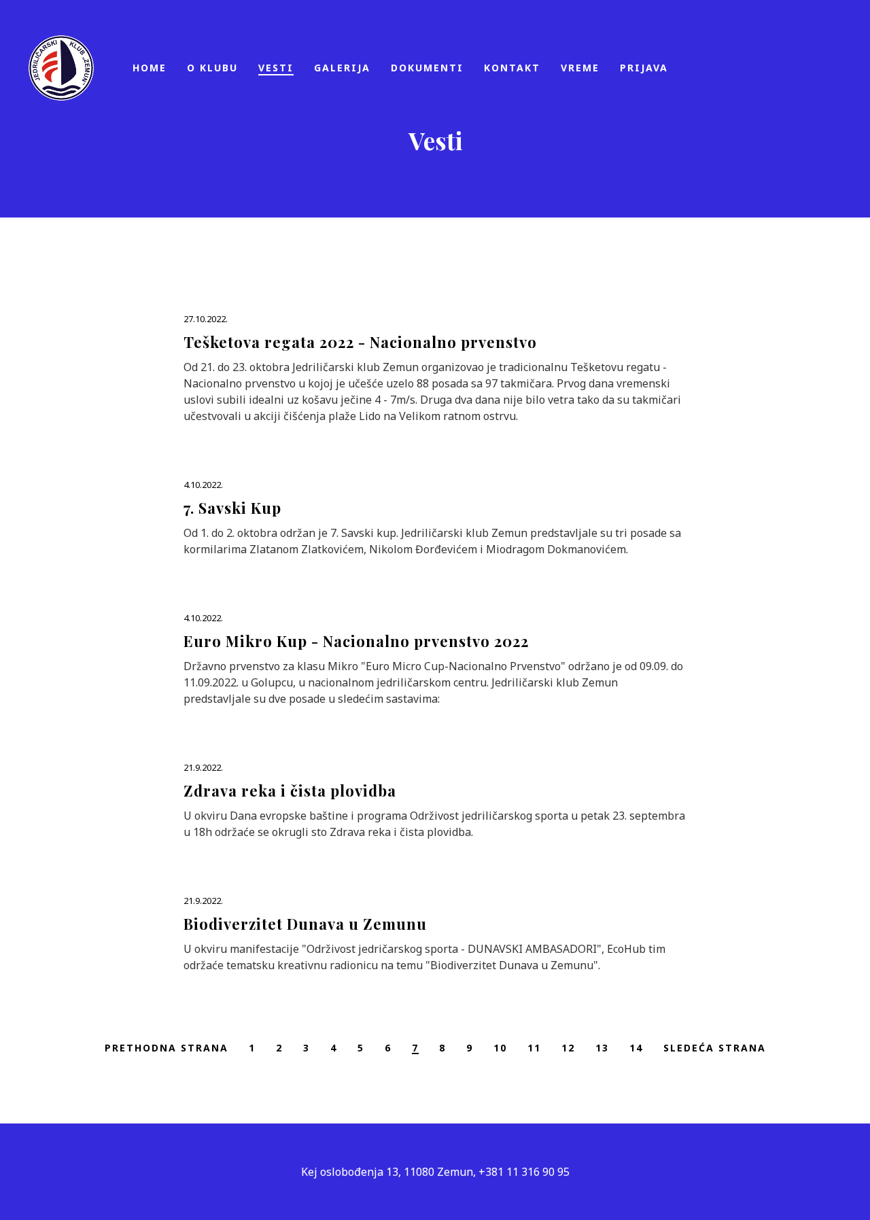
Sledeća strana (714, 1047)
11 (534, 1047)
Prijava (722, 678)
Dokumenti (467, 678)
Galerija (366, 678)
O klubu (216, 678)
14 (636, 1047)
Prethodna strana (166, 1047)
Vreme (648, 678)
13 (602, 1047)
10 (500, 1047)
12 (568, 1047)
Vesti (290, 678)
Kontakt (568, 678)
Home (140, 678)
